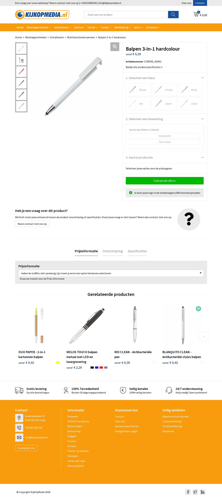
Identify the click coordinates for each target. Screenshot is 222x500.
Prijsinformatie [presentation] (86, 251)
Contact (200, 3)
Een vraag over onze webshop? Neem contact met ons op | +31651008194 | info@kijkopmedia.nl (68, 3)
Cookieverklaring (172, 421)
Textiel (91, 27)
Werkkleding (121, 27)
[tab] (86, 251)
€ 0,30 (122, 362)
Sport (137, 27)
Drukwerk (72, 416)
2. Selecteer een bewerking (144, 119)
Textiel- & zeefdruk (78, 451)
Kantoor (79, 27)
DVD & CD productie (78, 421)
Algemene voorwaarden (176, 416)
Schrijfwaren (61, 27)
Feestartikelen (75, 465)
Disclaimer (168, 431)
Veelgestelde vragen (126, 431)
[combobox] (126, 14)
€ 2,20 (74, 367)
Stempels (72, 456)
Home (20, 27)
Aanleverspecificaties (127, 426)
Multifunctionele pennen (81, 37)
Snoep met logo (76, 460)
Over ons (186, 3)
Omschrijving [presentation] (113, 251)
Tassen (105, 27)
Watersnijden (74, 426)
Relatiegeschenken (37, 27)
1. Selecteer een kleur (140, 78)
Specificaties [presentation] (137, 251)
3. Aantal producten (139, 157)
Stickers (71, 446)
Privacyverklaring (172, 426)
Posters (71, 441)
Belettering (74, 431)
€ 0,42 (26, 362)
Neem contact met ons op (32, 223)
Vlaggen (72, 436)
